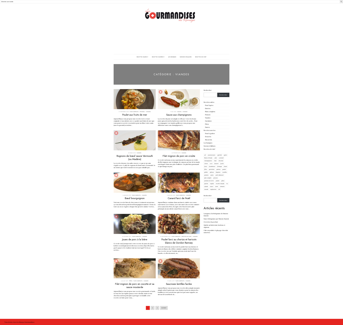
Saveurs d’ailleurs (186, 57)
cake (215, 158)
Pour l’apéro (209, 105)
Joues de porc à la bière (134, 239)
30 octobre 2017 (126, 236)
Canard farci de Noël (179, 198)
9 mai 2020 (173, 111)
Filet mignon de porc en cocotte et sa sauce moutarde (134, 285)
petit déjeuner (220, 175)
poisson (215, 178)
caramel (221, 158)
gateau (218, 169)
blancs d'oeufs (208, 158)
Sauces (179, 111)
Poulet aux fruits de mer (134, 115)
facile (222, 163)
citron (206, 163)
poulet (217, 181)
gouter (224, 169)
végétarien (213, 189)
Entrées (207, 108)
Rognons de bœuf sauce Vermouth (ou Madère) (135, 157)
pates (212, 175)
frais (205, 166)
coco (211, 163)
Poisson (142, 111)
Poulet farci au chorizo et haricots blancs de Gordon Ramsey (178, 241)
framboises (212, 166)
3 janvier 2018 (171, 195)
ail (205, 155)
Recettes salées (142, 57)
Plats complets (134, 111)
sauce (211, 186)
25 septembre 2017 (165, 236)
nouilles (224, 172)
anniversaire (211, 155)
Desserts (208, 136)
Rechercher (208, 90)
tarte (216, 186)
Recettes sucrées (157, 57)
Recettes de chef (200, 57)
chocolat (220, 161)
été (219, 189)
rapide (212, 183)
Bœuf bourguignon (135, 198)
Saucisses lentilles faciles (179, 284)
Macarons (208, 140)
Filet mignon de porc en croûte (179, 156)
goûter (206, 172)
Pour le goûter (210, 133)
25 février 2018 (176, 153)
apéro (225, 155)
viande (206, 189)
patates (206, 175)
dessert (216, 163)
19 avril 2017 (171, 281)
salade (206, 186)
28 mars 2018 (132, 153)
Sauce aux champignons (179, 115)
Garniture (208, 121)
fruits (225, 166)
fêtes (205, 169)
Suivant (163, 308)
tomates (222, 186)
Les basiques (172, 57)
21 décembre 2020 (124, 111)
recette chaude (220, 183)
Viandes (148, 111)
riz (227, 183)
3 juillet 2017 (124, 281)
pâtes (222, 181)
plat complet (207, 178)
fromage (219, 166)
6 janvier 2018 (127, 195)
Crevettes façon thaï (211, 222)
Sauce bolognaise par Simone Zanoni (216, 219)
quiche (206, 183)
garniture (211, 169)
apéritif (219, 155)
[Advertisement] (171, 40)
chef (215, 161)
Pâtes (130, 281)
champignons (208, 161)
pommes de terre (209, 181)
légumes (218, 172)
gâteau (212, 172)
